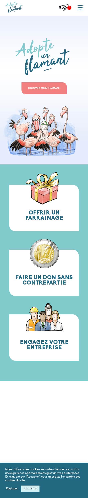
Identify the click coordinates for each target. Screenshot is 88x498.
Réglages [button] (12, 488)
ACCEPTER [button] (30, 488)
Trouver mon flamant (44, 88)
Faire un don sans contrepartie (44, 280)
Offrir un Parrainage (44, 215)
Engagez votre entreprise (44, 345)
